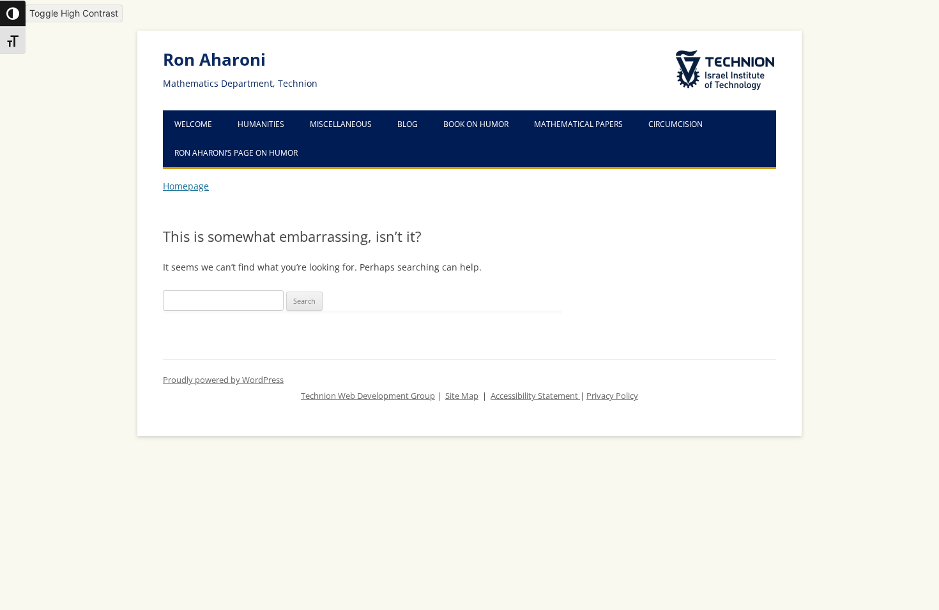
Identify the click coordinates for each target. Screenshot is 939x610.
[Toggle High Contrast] (13, 13)
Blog (407, 124)
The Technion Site (716, 51)
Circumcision (675, 124)
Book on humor (475, 124)
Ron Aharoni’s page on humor (236, 152)
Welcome (193, 124)
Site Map (461, 396)
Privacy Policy (612, 396)
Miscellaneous (341, 124)
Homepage (186, 186)
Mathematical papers (578, 124)
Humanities (261, 124)
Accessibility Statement (535, 396)
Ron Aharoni (214, 59)
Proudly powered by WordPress (223, 380)
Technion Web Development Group (368, 396)
